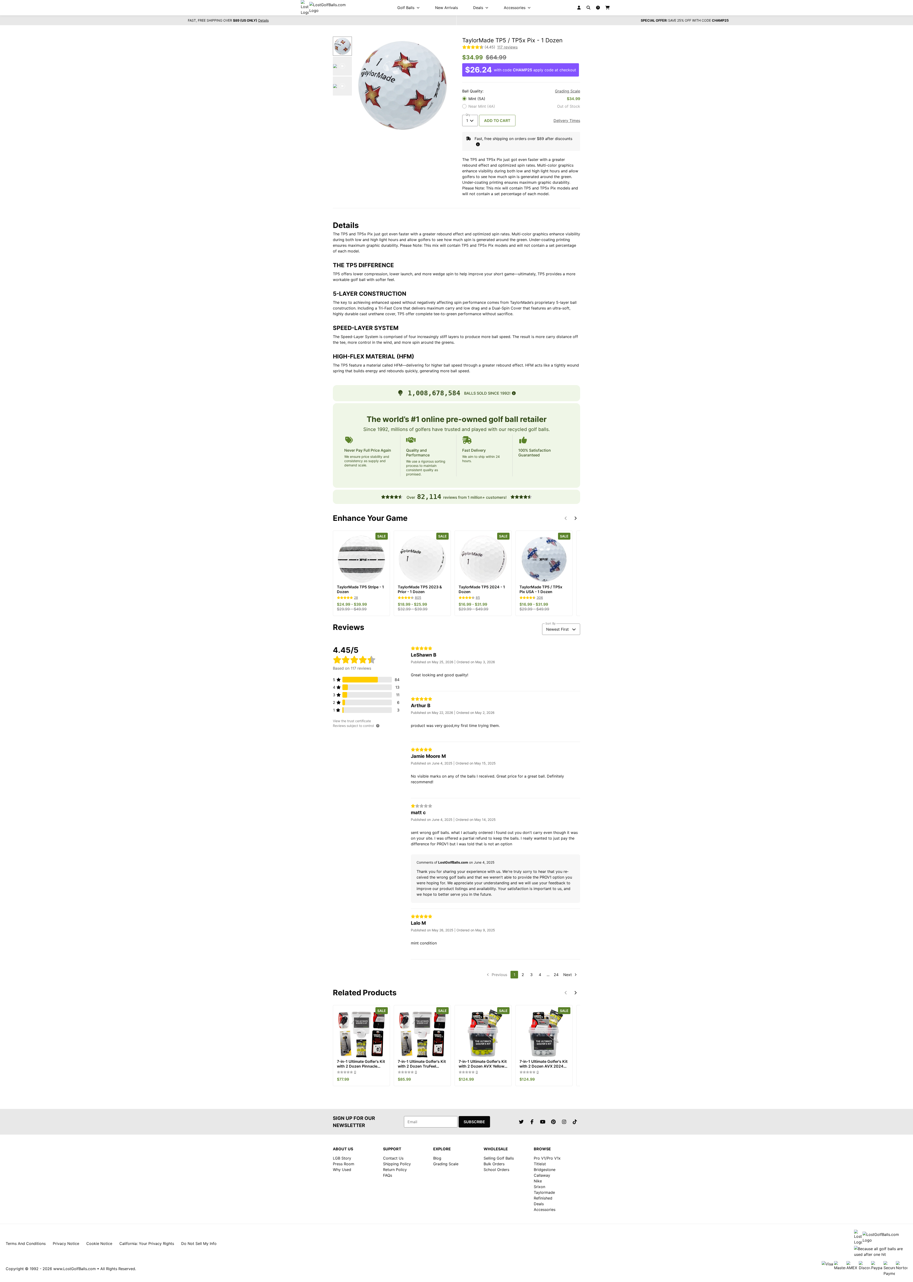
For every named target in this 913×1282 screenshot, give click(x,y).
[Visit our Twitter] (521, 1122)
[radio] (521, 99)
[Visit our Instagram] (564, 1122)
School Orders (496, 1169)
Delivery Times (567, 120)
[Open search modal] (588, 7)
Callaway (542, 1175)
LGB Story (342, 1158)
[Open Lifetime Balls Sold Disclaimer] (513, 393)
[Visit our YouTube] (542, 1122)
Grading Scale (567, 91)
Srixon (539, 1186)
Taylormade (544, 1192)
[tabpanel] (402, 85)
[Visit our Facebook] (532, 1122)
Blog (437, 1158)
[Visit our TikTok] (574, 1122)
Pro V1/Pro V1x (547, 1158)
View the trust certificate (352, 721)
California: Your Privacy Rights (146, 1243)
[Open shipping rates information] (478, 144)
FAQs (387, 1175)
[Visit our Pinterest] (553, 1122)
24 (556, 974)
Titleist (540, 1163)
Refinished (543, 1198)
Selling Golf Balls (499, 1158)
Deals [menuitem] (478, 7)
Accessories (544, 1209)
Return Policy (395, 1169)
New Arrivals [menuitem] (446, 7)
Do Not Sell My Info (199, 1243)
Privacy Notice (66, 1243)
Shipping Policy (397, 1163)
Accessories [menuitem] (514, 7)
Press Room (343, 1163)
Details (263, 20)
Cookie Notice (99, 1243)
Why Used (342, 1169)
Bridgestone (544, 1169)
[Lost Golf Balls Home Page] (327, 7)
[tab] (342, 46)
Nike (538, 1181)
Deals (539, 1203)
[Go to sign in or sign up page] (579, 7)
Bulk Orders (494, 1163)
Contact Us (393, 1158)
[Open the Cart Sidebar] (607, 7)
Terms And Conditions (26, 1243)
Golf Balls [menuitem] (405, 7)
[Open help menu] (598, 7)
